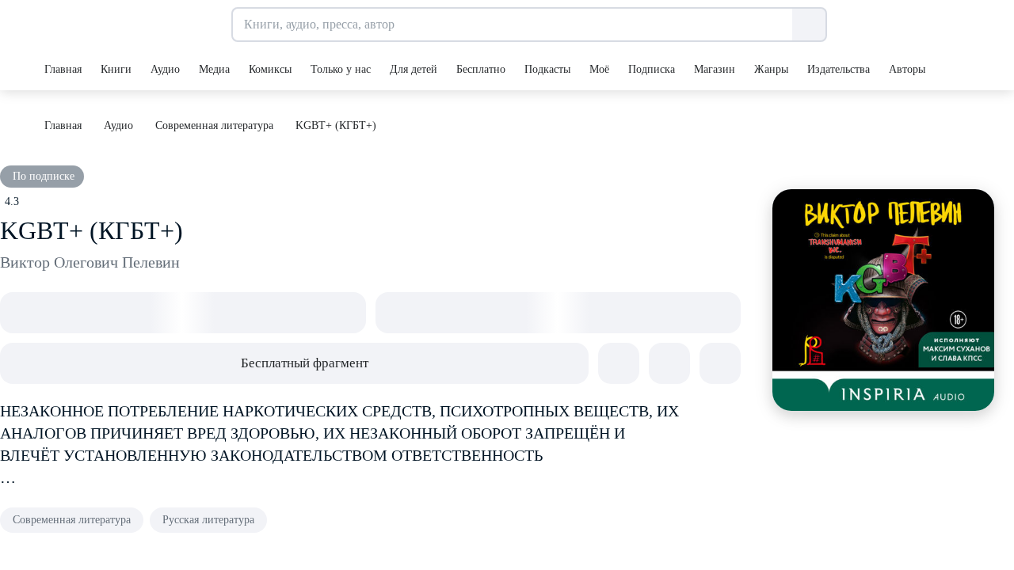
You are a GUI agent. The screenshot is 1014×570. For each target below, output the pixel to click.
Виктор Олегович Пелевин (90, 262)
